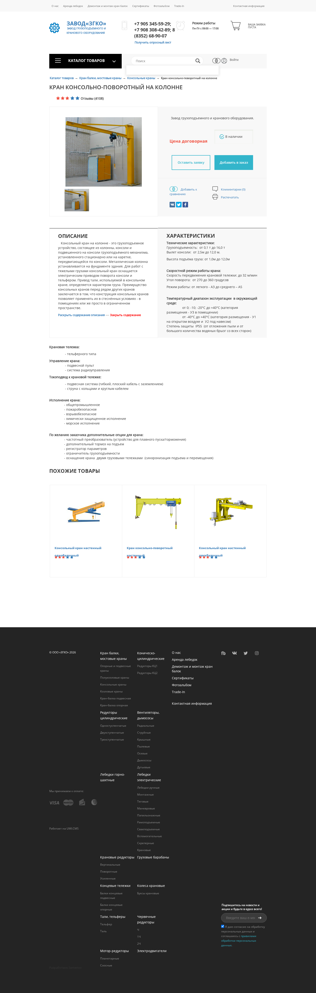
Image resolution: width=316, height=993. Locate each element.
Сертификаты (140, 6)
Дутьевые (143, 767)
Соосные (106, 965)
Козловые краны (111, 691)
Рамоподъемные (148, 822)
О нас (55, 6)
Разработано (65, 967)
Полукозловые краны (114, 677)
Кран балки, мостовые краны (100, 78)
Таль (103, 931)
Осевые (142, 753)
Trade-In (179, 6)
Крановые (144, 850)
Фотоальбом (162, 6)
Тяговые (143, 801)
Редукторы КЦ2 (147, 673)
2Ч (139, 944)
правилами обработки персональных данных (238, 940)
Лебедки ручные (148, 788)
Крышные (144, 739)
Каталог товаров (62, 78)
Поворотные (108, 871)
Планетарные (109, 958)
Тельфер (106, 924)
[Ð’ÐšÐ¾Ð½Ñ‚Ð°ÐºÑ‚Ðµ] (172, 204)
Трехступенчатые (112, 739)
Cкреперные (145, 843)
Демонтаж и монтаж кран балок (108, 6)
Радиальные (145, 726)
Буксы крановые (148, 893)
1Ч (139, 937)
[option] (103, 152)
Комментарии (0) (232, 189)
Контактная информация (248, 6)
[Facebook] (185, 204)
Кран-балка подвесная (115, 698)
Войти (234, 60)
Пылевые (143, 746)
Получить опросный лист (153, 42)
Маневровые (146, 808)
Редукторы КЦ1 (147, 666)
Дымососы (144, 760)
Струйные (144, 733)
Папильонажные (148, 815)
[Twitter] (179, 204)
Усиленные (108, 878)
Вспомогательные (149, 836)
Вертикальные (110, 865)
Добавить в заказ (234, 162)
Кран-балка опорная (114, 705)
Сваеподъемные (148, 829)
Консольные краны (141, 78)
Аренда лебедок (73, 6)
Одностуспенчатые (113, 726)
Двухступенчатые (112, 733)
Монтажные (145, 794)
